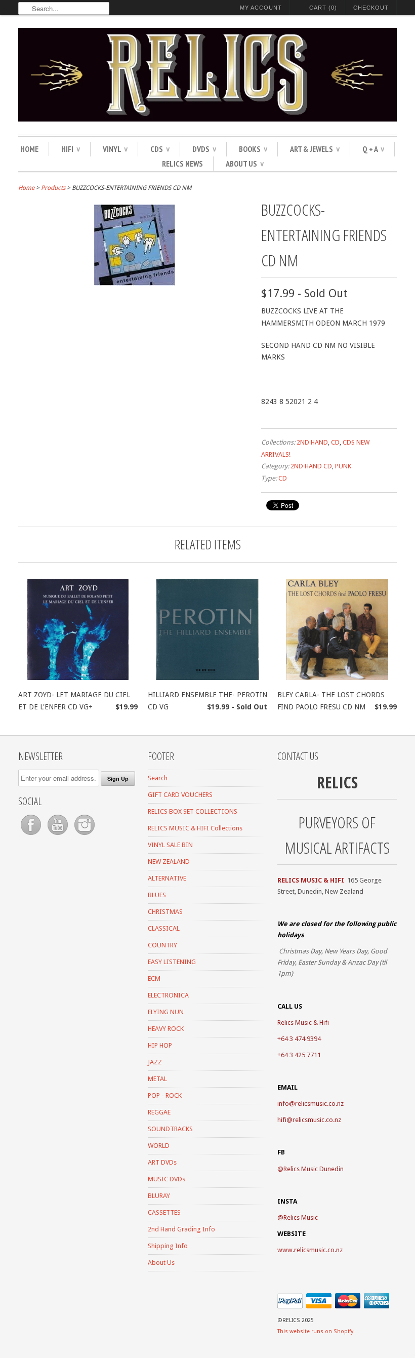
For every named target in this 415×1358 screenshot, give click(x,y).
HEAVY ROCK (166, 1028)
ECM (154, 978)
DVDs (204, 149)
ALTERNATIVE (167, 878)
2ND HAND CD (311, 466)
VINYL (115, 149)
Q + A (373, 149)
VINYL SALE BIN (170, 845)
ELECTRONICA (168, 995)
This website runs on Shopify (315, 1331)
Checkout (371, 8)
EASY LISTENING (172, 962)
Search (158, 778)
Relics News (182, 163)
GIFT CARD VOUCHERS (180, 794)
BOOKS (253, 149)
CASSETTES (164, 1212)
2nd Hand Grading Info (181, 1229)
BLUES (157, 895)
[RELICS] (207, 76)
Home (29, 149)
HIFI (70, 149)
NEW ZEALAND (169, 861)
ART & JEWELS (315, 149)
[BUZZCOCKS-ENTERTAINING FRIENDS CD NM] (134, 283)
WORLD (159, 1145)
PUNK (343, 466)
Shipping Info (168, 1246)
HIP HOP (160, 1045)
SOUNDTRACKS (170, 1129)
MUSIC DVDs (166, 1179)
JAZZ (155, 1062)
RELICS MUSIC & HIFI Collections (195, 828)
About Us (245, 163)
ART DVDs (162, 1162)
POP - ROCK (165, 1095)
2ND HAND (312, 442)
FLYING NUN (166, 1012)
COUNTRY (162, 945)
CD (335, 442)
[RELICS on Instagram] (84, 835)
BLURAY (159, 1196)
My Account (261, 8)
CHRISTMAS (165, 911)
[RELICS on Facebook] (31, 835)
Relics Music (300, 1217)
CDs (160, 149)
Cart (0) (323, 8)
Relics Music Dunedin (313, 1169)
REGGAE (159, 1112)
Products (53, 187)
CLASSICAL (164, 928)
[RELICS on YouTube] (58, 835)
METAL (157, 1079)
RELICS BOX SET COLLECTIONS (192, 811)
